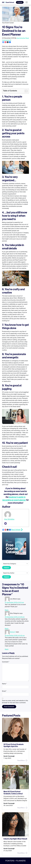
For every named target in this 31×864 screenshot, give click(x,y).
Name (4, 684)
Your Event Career (8, 23)
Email (4, 691)
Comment (5, 662)
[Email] (5, 523)
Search (6, 567)
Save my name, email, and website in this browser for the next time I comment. (15, 701)
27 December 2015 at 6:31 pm (14, 602)
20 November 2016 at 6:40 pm (15, 635)
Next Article (16, 529)
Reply (6, 610)
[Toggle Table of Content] (25, 91)
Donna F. (13, 632)
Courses (19, 2)
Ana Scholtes (21, 38)
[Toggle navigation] (26, 2)
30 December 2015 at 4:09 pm (15, 617)
